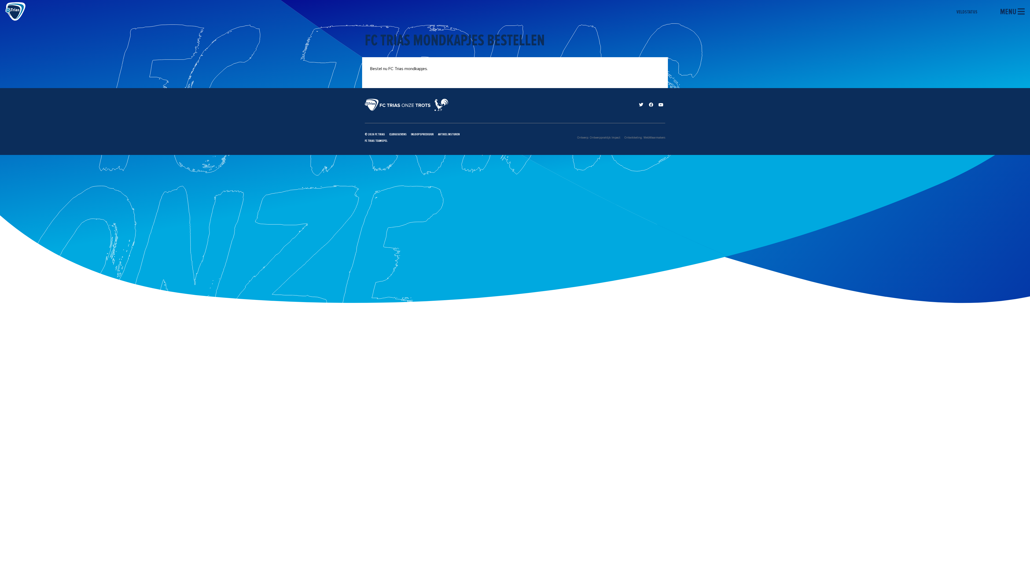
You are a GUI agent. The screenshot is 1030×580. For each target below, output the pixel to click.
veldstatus (967, 12)
